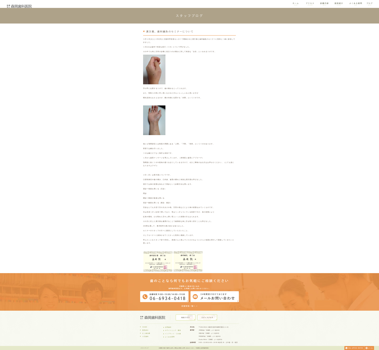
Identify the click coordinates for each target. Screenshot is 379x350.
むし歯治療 (146, 333)
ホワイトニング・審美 (173, 330)
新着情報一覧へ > (190, 306)
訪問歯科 (168, 327)
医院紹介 (145, 330)
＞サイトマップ (144, 348)
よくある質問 (170, 337)
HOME (144, 327)
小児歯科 (145, 336)
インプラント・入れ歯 (173, 333)
